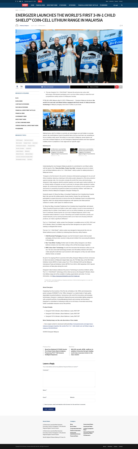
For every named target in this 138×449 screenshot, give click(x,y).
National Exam (29, 153)
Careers (116, 1)
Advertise (111, 1)
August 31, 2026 (55, 155)
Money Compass (24, 25)
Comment (46, 370)
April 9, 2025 (34, 25)
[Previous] (67, 161)
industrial (28, 148)
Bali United (19, 143)
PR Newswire (103, 5)
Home (32, 5)
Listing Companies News (22, 122)
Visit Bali (30, 159)
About (107, 1)
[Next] (70, 161)
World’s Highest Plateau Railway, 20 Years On (54, 437)
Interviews (72, 5)
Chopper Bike (31, 145)
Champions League (21, 145)
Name (45, 390)
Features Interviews (21, 107)
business (35, 143)
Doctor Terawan (20, 148)
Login (116, 5)
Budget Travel (27, 143)
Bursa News (19, 101)
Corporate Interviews (22, 104)
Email (45, 397)
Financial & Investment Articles (88, 5)
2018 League (19, 140)
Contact (121, 1)
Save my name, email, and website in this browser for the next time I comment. (65, 404)
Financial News (40, 5)
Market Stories (19, 153)
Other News (62, 5)
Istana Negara (19, 151)
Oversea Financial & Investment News (26, 125)
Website (72, 397)
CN (40, 1)
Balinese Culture (29, 140)
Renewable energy (20, 159)
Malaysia (27, 151)
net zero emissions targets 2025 (24, 156)
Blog (16, 98)
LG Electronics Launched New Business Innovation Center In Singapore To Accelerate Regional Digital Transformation (59, 151)
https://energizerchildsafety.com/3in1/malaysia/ (66, 276)
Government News (21, 116)
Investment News (52, 5)
